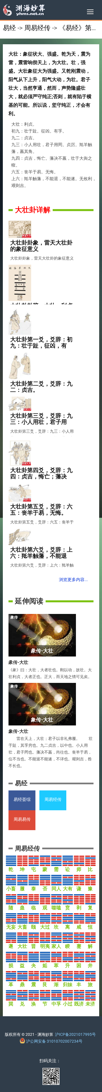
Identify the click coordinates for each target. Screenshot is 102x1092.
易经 (9, 28)
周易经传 (37, 28)
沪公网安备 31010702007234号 (53, 1041)
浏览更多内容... (73, 579)
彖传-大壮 (18, 662)
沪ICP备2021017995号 (75, 1034)
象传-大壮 (18, 731)
